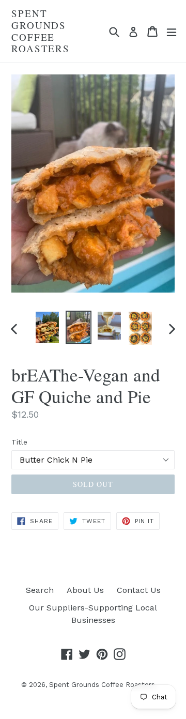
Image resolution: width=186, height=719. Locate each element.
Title (19, 442)
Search (40, 590)
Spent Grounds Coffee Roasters (40, 31)
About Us (85, 590)
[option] (47, 327)
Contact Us (139, 590)
